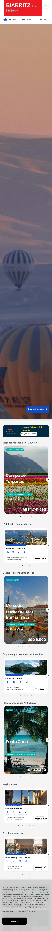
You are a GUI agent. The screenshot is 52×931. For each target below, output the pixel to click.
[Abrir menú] (45, 5)
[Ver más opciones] (48, 19)
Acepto (14, 921)
